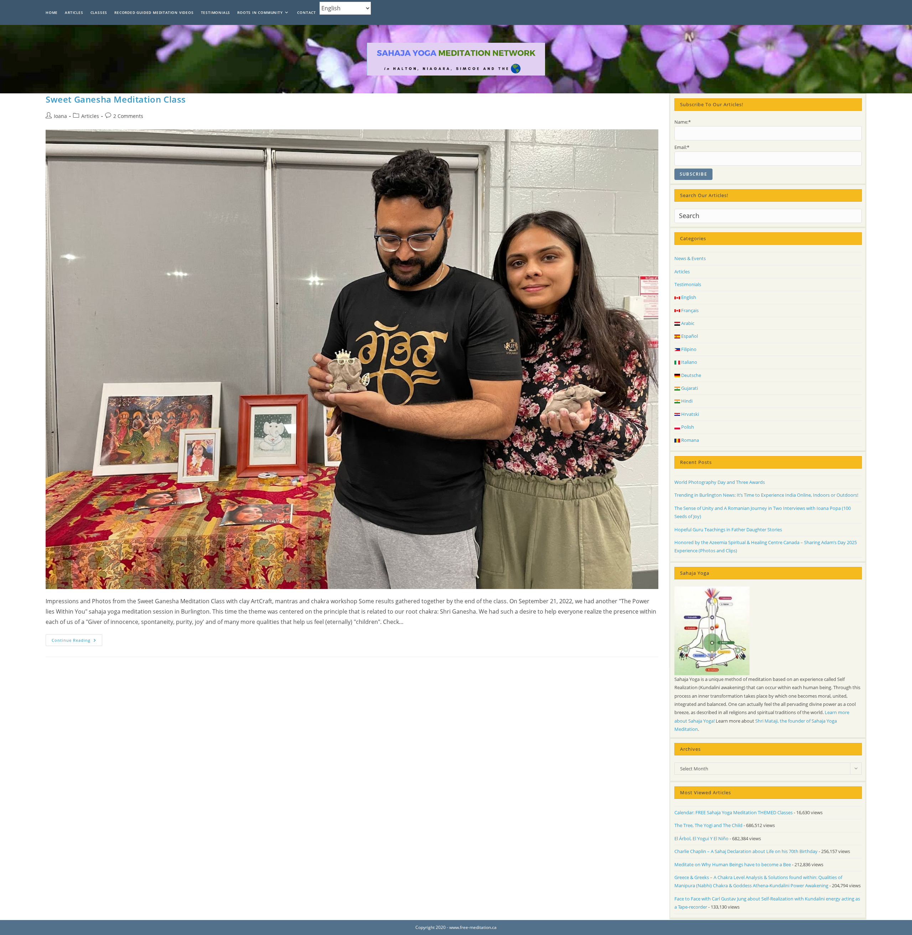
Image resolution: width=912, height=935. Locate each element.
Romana (689, 440)
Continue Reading (77, 641)
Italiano (688, 362)
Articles (90, 116)
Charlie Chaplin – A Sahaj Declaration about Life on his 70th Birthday (746, 851)
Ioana (60, 116)
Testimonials (687, 284)
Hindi (686, 401)
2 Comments (128, 116)
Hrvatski (689, 414)
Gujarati (689, 388)
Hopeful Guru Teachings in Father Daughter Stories (728, 529)
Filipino (688, 349)
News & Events (690, 258)
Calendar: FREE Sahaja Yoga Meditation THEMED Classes (733, 812)
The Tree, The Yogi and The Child (708, 825)
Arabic (687, 323)
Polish (687, 427)
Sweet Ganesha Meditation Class (116, 99)
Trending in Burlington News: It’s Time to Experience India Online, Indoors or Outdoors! (766, 495)
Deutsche (690, 375)
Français (689, 310)
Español (689, 336)
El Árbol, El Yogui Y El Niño (701, 838)
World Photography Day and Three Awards (719, 482)
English (688, 297)
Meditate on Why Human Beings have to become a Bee (732, 864)
